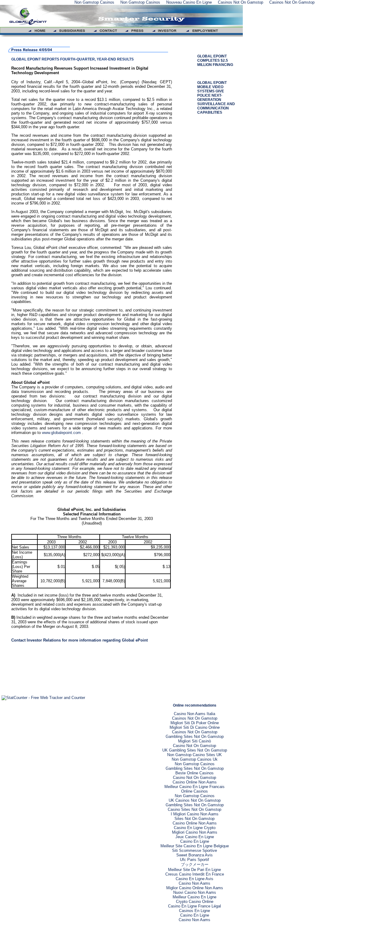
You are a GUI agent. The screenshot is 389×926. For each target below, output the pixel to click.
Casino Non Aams (194, 883)
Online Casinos (194, 791)
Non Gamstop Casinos (195, 764)
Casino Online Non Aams (195, 782)
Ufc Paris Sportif (194, 859)
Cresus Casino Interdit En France (194, 874)
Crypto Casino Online (194, 901)
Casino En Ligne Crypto (194, 827)
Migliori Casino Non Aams (194, 832)
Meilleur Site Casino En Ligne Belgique (194, 846)
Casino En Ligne (194, 841)
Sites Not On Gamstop (194, 818)
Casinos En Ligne (194, 910)
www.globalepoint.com (62, 432)
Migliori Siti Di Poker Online (194, 723)
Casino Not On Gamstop (194, 745)
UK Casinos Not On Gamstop (195, 800)
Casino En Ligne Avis (194, 878)
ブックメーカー (194, 864)
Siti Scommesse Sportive (194, 850)
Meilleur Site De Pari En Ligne (194, 869)
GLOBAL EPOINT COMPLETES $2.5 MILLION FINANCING (215, 60)
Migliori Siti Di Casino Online (195, 727)
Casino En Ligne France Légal (194, 906)
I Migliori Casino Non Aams (195, 814)
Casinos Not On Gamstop (194, 718)
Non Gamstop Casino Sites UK (194, 754)
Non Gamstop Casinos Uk (195, 759)
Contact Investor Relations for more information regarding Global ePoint (79, 640)
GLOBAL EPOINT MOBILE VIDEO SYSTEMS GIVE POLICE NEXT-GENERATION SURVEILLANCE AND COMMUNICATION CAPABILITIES (216, 98)
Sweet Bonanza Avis (194, 855)
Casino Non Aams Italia (194, 713)
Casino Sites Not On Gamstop (194, 809)
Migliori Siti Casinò (194, 741)
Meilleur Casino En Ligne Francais (194, 786)
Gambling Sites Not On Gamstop (195, 736)
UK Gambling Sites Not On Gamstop (194, 750)
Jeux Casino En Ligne (194, 837)
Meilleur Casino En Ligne (194, 897)
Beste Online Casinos (194, 773)
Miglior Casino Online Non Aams (194, 888)
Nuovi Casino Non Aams (194, 892)
